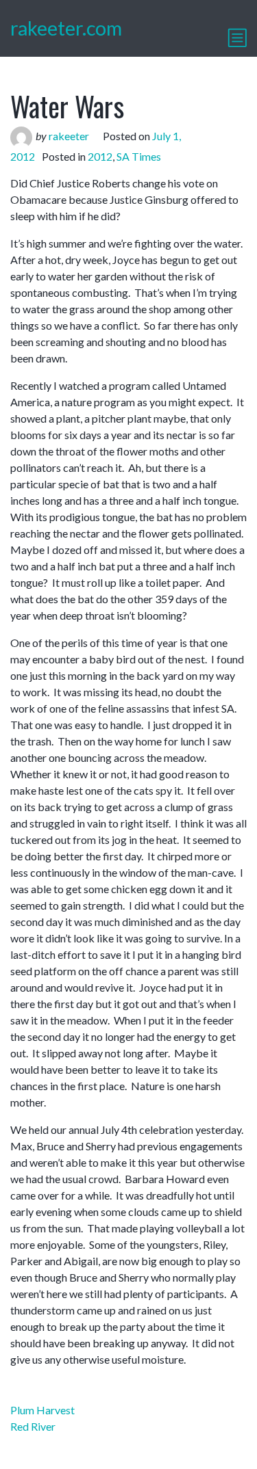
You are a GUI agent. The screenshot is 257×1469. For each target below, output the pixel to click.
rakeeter (69, 135)
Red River (33, 1426)
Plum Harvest (42, 1409)
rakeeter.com (66, 28)
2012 (100, 156)
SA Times (139, 156)
